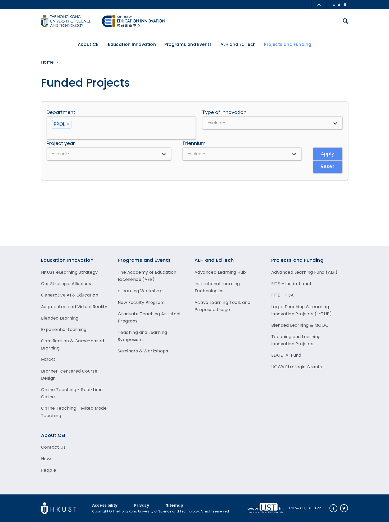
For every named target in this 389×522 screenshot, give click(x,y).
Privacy (141, 505)
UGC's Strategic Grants (296, 367)
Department (61, 112)
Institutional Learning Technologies (217, 287)
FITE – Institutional (291, 284)
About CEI (53, 435)
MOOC (48, 359)
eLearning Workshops (141, 291)
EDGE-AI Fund (286, 355)
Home (47, 62)
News (47, 459)
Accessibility (104, 505)
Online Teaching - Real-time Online (72, 393)
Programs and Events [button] (188, 44)
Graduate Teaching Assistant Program (149, 317)
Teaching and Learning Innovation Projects (295, 340)
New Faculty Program (141, 302)
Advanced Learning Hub (220, 272)
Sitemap (174, 505)
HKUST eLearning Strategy (69, 272)
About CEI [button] (89, 44)
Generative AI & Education (69, 295)
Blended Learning (59, 318)
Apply (327, 154)
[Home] (133, 21)
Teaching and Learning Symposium (142, 336)
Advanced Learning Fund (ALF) (304, 272)
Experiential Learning (63, 329)
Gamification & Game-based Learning (72, 344)
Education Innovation (67, 260)
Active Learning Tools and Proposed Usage (222, 306)
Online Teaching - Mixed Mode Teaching (74, 411)
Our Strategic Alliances (66, 284)
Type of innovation (224, 112)
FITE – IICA (282, 295)
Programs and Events (144, 260)
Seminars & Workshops (143, 351)
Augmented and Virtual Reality (74, 307)
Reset (327, 166)
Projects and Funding (297, 260)
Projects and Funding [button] (287, 44)
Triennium (194, 143)
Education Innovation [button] (132, 44)
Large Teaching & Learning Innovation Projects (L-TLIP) (301, 310)
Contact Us (53, 447)
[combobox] (121, 127)
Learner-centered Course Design (69, 374)
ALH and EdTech (214, 260)
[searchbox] (121, 132)
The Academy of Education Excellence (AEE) (147, 275)
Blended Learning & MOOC (299, 325)
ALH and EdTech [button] (238, 44)
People (48, 470)
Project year (61, 143)
